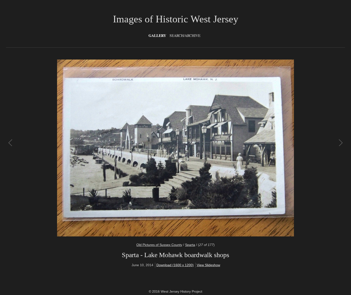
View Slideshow (208, 265)
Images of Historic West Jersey (175, 19)
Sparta (190, 245)
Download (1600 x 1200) (175, 265)
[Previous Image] (93, 148)
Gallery (157, 35)
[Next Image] (258, 148)
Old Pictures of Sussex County (159, 245)
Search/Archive (185, 35)
